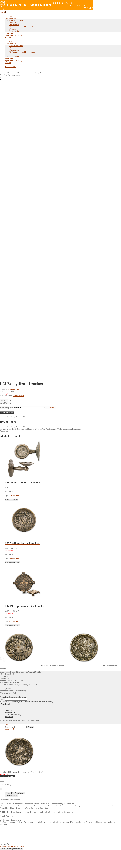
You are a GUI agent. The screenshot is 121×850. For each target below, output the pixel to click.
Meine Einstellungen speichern (11, 849)
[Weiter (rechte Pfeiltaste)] (3, 781)
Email (2, 699)
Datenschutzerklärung (13, 715)
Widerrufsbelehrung (12, 712)
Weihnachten (14, 25)
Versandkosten (18, 396)
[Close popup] (1, 789)
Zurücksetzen (50, 408)
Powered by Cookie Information (12, 846)
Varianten (4, 408)
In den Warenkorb (7, 413)
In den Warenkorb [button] (11, 500)
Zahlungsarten (10, 710)
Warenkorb (9, 729)
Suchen (30, 727)
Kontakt (8, 37)
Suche (7, 725)
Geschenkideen (10, 18)
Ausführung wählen (12, 562)
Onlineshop (9, 16)
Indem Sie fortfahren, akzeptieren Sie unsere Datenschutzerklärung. (28, 702)
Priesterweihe (14, 31)
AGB (7, 708)
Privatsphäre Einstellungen (15, 793)
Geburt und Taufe (16, 20)
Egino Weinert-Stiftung (13, 35)
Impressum (9, 717)
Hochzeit (12, 23)
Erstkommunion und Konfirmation (22, 27)
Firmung (12, 29)
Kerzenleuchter (24, 73)
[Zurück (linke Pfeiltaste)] (1, 781)
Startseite (3, 73)
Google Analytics (11, 795)
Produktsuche (5, 75)
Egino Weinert (10, 33)
